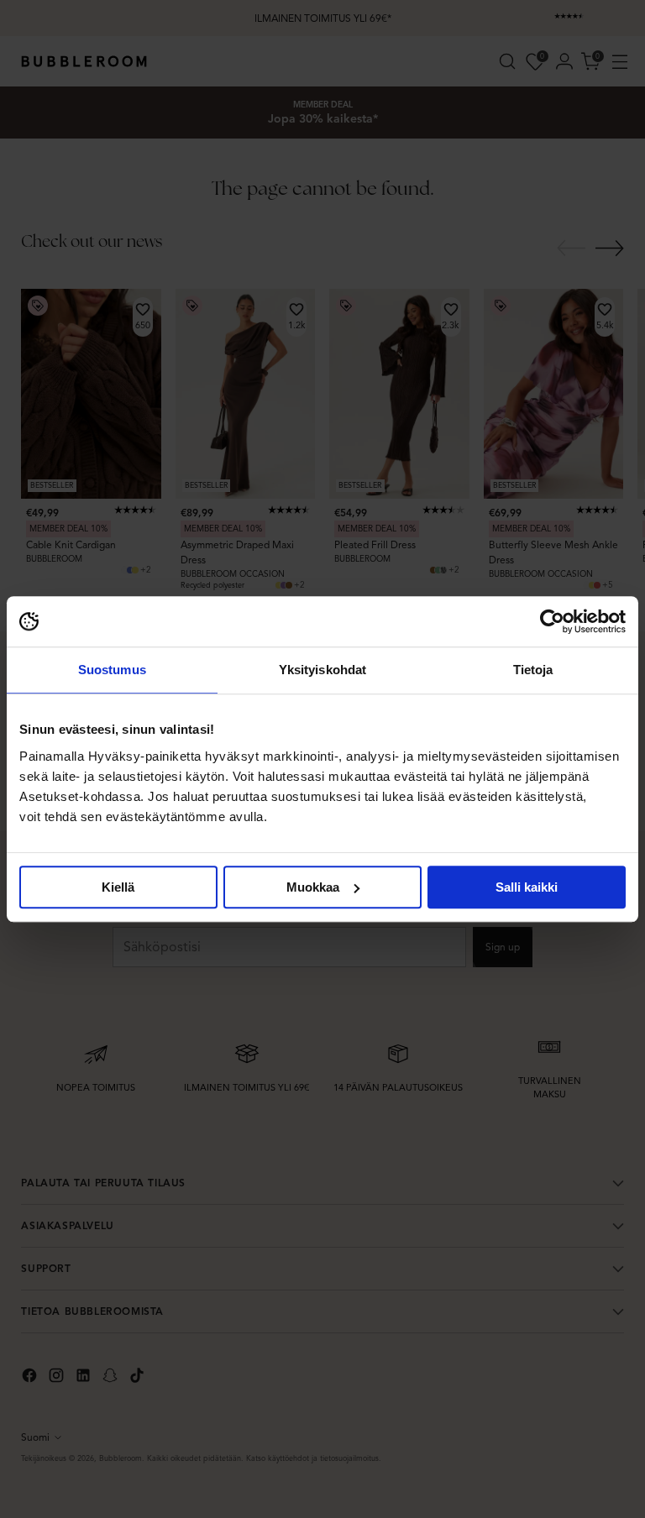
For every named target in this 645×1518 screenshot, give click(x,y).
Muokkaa (312, 887)
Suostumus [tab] (112, 669)
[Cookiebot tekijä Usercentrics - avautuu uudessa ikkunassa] (552, 621)
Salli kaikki (527, 887)
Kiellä (118, 887)
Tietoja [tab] (533, 669)
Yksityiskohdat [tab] (322, 669)
